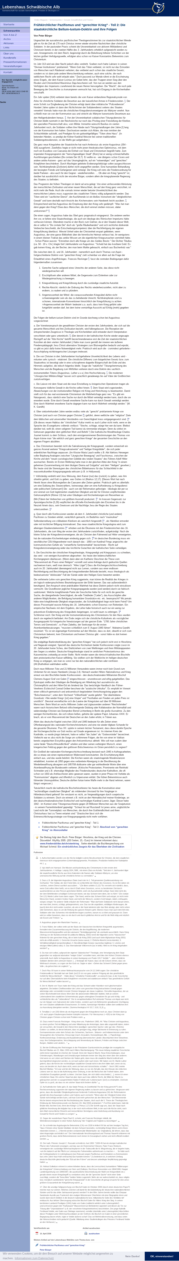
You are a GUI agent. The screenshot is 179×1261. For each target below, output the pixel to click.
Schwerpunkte (55, 20)
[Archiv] (15, 39)
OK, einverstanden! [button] (161, 1256)
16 (120, 611)
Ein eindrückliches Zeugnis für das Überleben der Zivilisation (91, 846)
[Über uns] (15, 54)
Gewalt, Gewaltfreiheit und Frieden (78, 20)
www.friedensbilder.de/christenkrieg (60, 843)
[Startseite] (15, 25)
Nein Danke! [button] (132, 1256)
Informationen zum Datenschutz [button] (34, 1258)
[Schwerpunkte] (15, 31)
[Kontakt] (15, 72)
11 (97, 498)
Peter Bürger (45, 1250)
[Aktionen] (15, 43)
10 (128, 418)
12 (50, 509)
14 (66, 527)
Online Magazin (40, 20)
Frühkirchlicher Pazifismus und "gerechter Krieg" (62, 1245)
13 (103, 520)
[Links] (15, 48)
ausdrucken (94, 1234)
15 (93, 538)
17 (68, 678)
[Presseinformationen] (15, 62)
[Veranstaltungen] (15, 66)
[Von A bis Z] (15, 35)
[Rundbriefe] (15, 58)
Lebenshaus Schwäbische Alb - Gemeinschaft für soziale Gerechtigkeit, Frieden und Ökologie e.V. (30, 8)
